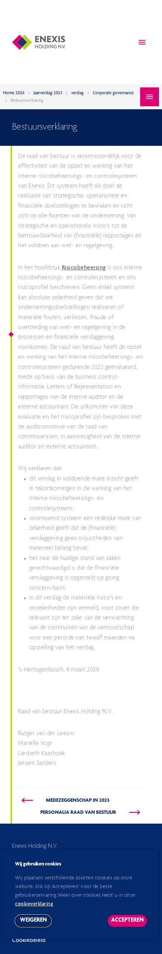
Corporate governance (113, 93)
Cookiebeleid (29, 941)
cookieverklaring (34, 904)
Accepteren (129, 922)
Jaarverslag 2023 (48, 93)
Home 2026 (13, 93)
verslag (77, 93)
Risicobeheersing (84, 268)
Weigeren (35, 922)
